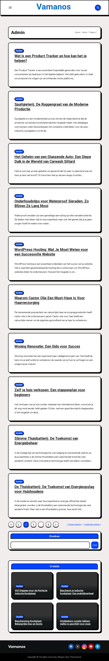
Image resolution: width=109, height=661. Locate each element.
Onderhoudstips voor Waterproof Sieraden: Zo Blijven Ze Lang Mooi (51, 204)
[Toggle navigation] (10, 7)
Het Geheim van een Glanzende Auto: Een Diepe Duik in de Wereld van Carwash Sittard (52, 159)
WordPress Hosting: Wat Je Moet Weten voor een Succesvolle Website (51, 252)
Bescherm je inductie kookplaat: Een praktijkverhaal (77, 592)
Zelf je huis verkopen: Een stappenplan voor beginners (49, 392)
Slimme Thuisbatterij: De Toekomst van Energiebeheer (46, 441)
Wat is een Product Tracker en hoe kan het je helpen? (50, 58)
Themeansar (75, 657)
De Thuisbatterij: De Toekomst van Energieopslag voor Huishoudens (54, 489)
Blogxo (61, 657)
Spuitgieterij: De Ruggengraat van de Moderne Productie (51, 107)
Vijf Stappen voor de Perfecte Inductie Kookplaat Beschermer (31, 593)
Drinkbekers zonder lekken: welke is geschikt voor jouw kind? (75, 624)
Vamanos (53, 7)
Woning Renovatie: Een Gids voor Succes (47, 346)
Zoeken (54, 536)
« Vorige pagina (74, 524)
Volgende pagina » (92, 524)
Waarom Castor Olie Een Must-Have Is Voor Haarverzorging (49, 300)
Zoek (95, 545)
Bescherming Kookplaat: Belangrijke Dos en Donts (28, 622)
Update (19, 50)
